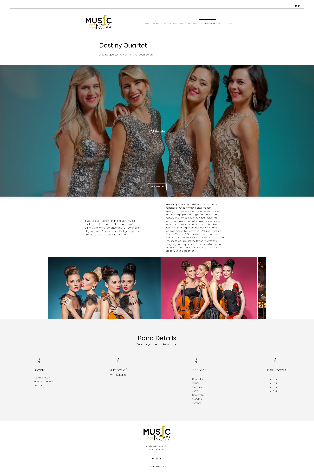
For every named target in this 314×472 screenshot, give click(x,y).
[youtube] (295, 6)
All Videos (155, 186)
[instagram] (299, 6)
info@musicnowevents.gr (157, 446)
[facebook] (303, 6)
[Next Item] (261, 294)
